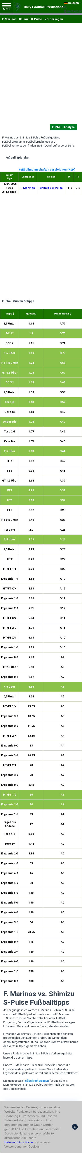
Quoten (30, 313)
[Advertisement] (41, 74)
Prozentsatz (62, 313)
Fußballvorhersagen (36, 1080)
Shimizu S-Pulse (51, 188)
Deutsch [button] (73, 3)
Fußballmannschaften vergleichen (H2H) (47, 169)
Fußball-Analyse (63, 127)
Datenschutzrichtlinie (18, 1142)
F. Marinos (28, 188)
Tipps (9, 313)
